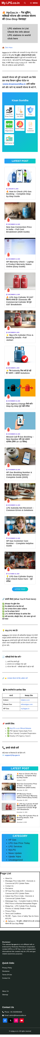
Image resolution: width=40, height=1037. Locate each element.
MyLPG (12, 850)
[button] (25, 3)
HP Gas (12, 840)
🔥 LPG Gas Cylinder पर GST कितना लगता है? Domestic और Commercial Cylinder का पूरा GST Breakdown (19, 301)
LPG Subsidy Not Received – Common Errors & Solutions (20, 509)
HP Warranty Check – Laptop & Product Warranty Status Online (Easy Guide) (20, 264)
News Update (15, 853)
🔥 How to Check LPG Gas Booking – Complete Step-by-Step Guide (18, 193)
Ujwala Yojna (14, 856)
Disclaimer (9, 888)
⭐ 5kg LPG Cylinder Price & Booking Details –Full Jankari (19, 337)
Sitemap (5, 994)
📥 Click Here (7, 47)
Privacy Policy (10, 911)
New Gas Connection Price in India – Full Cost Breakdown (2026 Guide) (19, 229)
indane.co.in (25, 700)
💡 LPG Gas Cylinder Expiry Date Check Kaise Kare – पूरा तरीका (19, 578)
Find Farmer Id (9, 143)
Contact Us (9, 886)
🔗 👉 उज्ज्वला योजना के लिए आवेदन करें (15, 678)
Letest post (20, 589)
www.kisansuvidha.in (14, 84)
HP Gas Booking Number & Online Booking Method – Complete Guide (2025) (19, 474)
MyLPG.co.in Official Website (20, 728)
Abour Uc (5, 991)
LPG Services (15, 846)
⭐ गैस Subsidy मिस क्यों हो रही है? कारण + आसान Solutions (18, 371)
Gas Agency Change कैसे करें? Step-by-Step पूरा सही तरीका (19, 405)
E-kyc (30, 114)
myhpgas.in (25, 708)
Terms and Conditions (13, 913)
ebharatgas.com (27, 704)
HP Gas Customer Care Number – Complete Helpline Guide (19, 543)
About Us (8, 878)
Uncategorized (15, 860)
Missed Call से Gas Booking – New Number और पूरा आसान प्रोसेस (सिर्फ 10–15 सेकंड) (20, 439)
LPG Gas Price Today (19, 843)
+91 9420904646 (16, 1012)
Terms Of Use (7, 974)
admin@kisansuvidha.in (17, 1015)
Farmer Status (19, 128)
